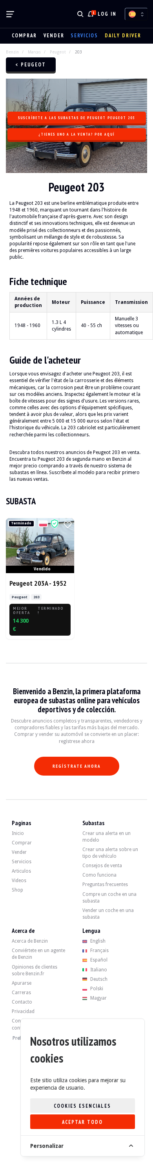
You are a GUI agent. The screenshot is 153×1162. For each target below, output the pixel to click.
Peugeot (58, 52)
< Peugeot (31, 64)
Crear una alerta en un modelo (106, 837)
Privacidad (23, 1011)
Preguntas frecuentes (105, 884)
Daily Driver (123, 35)
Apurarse (21, 983)
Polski (96, 988)
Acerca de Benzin (30, 941)
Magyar (98, 998)
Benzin (12, 52)
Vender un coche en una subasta (108, 914)
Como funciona (99, 875)
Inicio (18, 833)
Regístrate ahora (77, 766)
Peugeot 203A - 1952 (38, 583)
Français (99, 950)
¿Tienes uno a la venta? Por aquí (76, 134)
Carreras (21, 992)
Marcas (34, 52)
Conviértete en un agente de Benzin (38, 954)
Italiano (98, 970)
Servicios (84, 35)
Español (98, 960)
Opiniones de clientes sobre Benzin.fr (34, 970)
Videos (19, 880)
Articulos (21, 871)
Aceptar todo (82, 1122)
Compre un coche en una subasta (109, 898)
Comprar (24, 35)
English (97, 941)
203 (78, 52)
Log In (107, 14)
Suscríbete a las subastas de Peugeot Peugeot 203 (76, 118)
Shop (17, 890)
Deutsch (98, 979)
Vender (54, 35)
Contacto (22, 1002)
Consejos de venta (102, 865)
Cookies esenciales (82, 1106)
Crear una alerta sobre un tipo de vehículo (110, 853)
